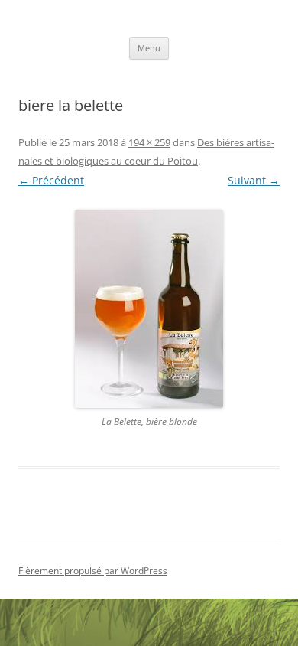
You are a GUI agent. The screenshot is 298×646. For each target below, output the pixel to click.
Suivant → (254, 180)
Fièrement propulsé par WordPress (92, 570)
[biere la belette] (149, 309)
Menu (149, 48)
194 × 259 (149, 142)
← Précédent (51, 180)
